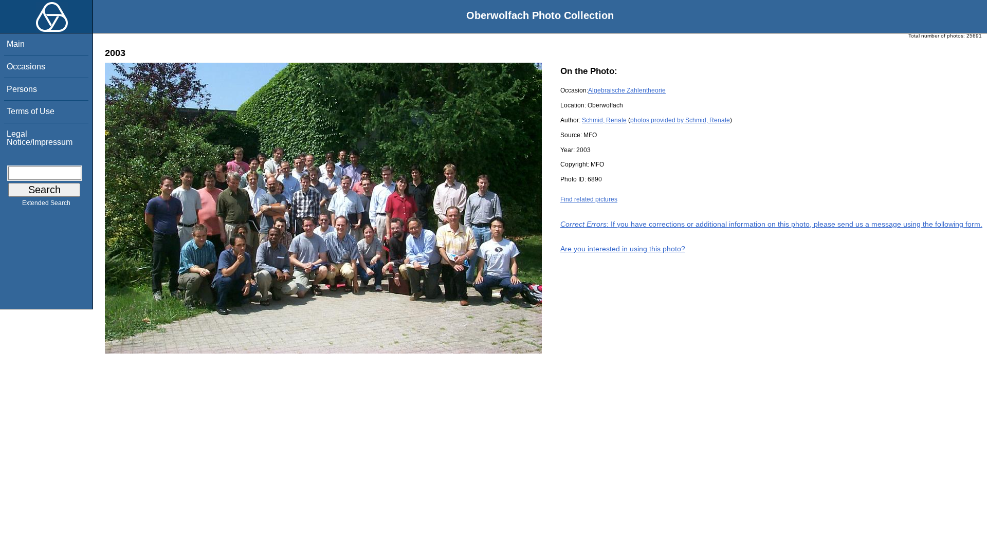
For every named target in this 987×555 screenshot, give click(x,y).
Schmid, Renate (604, 120)
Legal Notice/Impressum (39, 138)
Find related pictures (588, 199)
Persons (22, 89)
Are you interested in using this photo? (622, 249)
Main (16, 44)
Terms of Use (30, 111)
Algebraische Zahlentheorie (627, 90)
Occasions (26, 66)
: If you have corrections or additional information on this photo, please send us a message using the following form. (771, 224)
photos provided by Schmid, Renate (680, 120)
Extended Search (46, 203)
